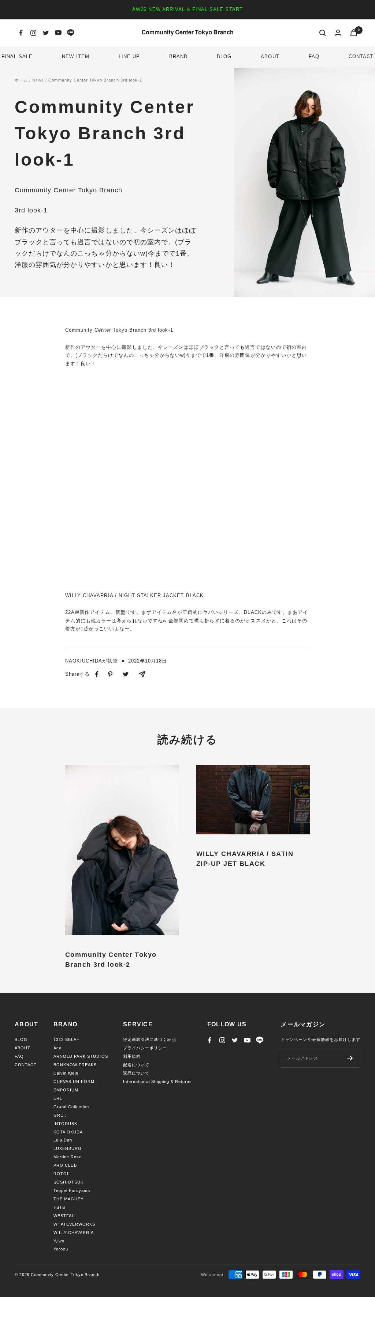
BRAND (178, 56)
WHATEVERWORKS (74, 1224)
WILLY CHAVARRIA (73, 1232)
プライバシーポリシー (145, 1048)
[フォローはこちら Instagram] (33, 33)
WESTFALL (65, 1216)
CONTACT (361, 56)
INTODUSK (65, 1123)
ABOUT (270, 56)
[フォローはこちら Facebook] (21, 33)
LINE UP (129, 56)
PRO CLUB (65, 1165)
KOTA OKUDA (68, 1132)
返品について (136, 1073)
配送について (136, 1065)
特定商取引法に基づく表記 (149, 1039)
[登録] (350, 1058)
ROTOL (61, 1173)
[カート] (353, 32)
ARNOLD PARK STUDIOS (80, 1056)
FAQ (314, 56)
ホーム (21, 80)
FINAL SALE (17, 56)
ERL (57, 1098)
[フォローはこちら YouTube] (58, 33)
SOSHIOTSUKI (69, 1182)
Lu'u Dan (62, 1140)
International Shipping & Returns (157, 1081)
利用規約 (132, 1056)
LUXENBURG (67, 1148)
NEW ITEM (75, 56)
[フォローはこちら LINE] (70, 33)
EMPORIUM (65, 1090)
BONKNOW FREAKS (75, 1065)
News (38, 80)
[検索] (322, 33)
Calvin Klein (65, 1073)
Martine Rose (67, 1157)
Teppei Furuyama (71, 1190)
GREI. (59, 1115)
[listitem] (97, 674)
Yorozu (60, 1249)
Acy (57, 1048)
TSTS (59, 1207)
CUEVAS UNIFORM (74, 1081)
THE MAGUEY (68, 1199)
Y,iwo (58, 1241)
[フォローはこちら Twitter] (46, 33)
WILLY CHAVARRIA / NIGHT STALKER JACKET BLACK (134, 595)
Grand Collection (71, 1107)
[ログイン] (338, 33)
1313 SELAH (66, 1039)
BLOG (224, 56)
